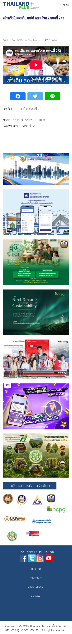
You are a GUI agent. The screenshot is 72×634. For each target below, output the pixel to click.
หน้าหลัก (36, 569)
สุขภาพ (53, 40)
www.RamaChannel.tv (19, 125)
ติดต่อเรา (36, 595)
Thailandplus (35, 40)
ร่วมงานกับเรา (36, 586)
